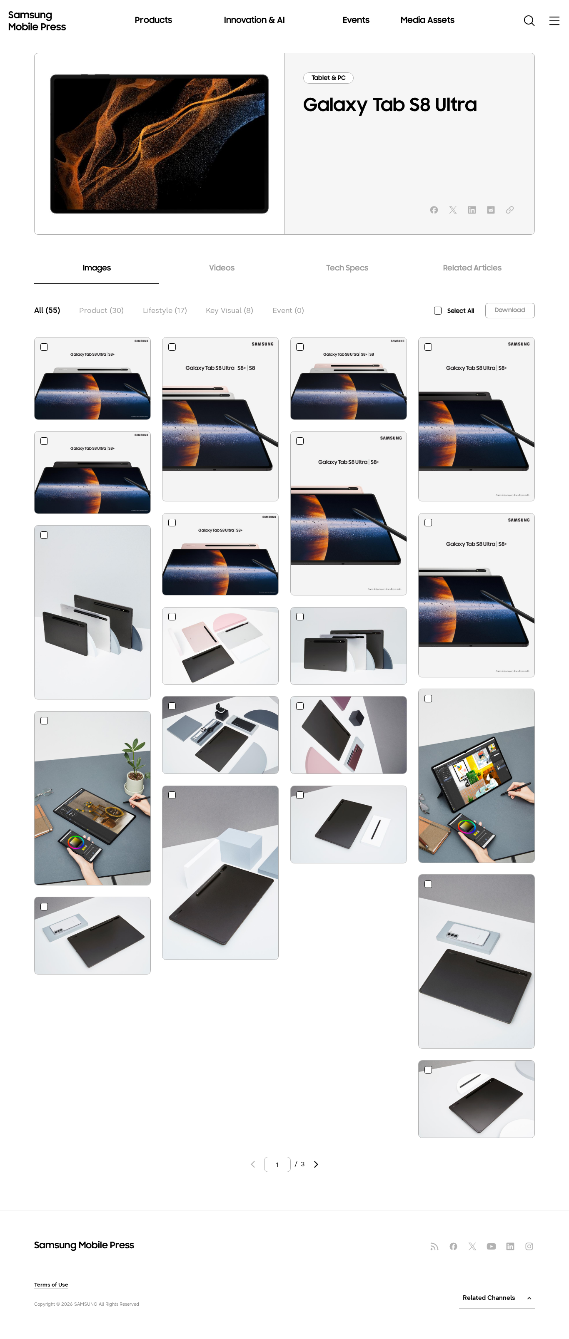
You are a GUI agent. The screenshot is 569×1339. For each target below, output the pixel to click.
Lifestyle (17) (165, 310)
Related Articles (472, 268)
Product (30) (101, 310)
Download (510, 310)
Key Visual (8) (229, 310)
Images (97, 268)
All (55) (47, 310)
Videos (222, 268)
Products (153, 20)
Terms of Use (51, 1285)
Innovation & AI (254, 20)
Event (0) (288, 310)
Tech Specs (347, 268)
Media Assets (427, 20)
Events (356, 20)
